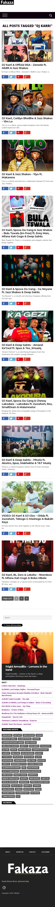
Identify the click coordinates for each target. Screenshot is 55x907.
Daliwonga (33, 767)
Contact (32, 852)
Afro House (28, 735)
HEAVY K (27, 785)
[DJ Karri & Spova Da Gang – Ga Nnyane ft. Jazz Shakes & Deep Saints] (27, 285)
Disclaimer (46, 852)
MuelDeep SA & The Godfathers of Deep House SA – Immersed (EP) (27, 713)
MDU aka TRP (24, 750)
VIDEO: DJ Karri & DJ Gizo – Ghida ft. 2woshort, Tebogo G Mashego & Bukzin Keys (27, 519)
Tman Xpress (8, 796)
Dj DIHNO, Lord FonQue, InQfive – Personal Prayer (21, 689)
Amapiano (7, 735)
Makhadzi (24, 782)
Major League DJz (10, 778)
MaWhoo (33, 775)
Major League (20, 775)
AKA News (34, 746)
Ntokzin (35, 793)
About (7, 852)
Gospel (36, 739)
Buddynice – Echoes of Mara (12, 710)
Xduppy (24, 778)
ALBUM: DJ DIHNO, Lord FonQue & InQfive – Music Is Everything (26, 703)
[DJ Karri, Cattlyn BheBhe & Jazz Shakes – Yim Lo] (27, 114)
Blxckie (41, 760)
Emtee (13, 750)
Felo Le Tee (17, 785)
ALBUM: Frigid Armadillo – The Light (15, 699)
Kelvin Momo (28, 753)
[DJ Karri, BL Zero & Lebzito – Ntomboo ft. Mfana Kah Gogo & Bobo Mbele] (27, 571)
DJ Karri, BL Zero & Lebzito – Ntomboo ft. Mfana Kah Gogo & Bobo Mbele (27, 576)
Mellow (15, 753)
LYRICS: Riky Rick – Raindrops (13, 686)
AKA (23, 767)
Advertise (19, 852)
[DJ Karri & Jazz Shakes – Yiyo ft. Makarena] (27, 170)
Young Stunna (35, 764)
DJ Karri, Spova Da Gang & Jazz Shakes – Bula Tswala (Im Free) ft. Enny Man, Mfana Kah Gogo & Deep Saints (27, 233)
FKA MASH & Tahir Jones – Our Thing (16, 706)
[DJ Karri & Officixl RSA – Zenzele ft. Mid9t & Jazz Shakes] (27, 61)
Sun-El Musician (10, 782)
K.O (18, 796)
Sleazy (39, 753)
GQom (39, 735)
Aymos (19, 789)
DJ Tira (6, 750)
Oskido (37, 785)
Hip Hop (17, 735)
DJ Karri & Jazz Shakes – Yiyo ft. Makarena (22, 176)
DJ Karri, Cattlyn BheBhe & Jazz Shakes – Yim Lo (27, 120)
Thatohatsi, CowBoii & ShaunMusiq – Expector (19, 721)
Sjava (38, 789)
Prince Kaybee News (40, 782)
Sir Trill (32, 760)
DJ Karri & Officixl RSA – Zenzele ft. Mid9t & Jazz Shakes (24, 66)
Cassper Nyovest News (13, 742)
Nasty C (24, 746)
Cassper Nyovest (40, 750)
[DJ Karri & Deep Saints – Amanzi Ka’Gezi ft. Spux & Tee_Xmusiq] (27, 341)
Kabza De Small (9, 739)
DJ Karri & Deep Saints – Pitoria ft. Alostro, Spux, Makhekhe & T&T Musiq (26, 461)
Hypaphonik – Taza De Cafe (12, 717)
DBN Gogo (7, 775)
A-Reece (6, 753)
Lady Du (45, 778)
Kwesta (6, 764)
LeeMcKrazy (20, 760)
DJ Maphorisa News (11, 767)
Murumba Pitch (19, 764)
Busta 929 (29, 757)
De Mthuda (7, 760)
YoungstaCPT (22, 793)
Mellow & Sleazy (10, 746)
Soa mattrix (8, 793)
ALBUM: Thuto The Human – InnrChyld (16, 724)
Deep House (31, 742)
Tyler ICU (7, 757)
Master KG (28, 789)
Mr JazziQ (17, 757)
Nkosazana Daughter (30, 771)
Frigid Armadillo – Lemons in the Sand (26, 668)
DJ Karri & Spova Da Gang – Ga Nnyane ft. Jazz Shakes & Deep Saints (27, 290)
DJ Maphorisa (25, 739)
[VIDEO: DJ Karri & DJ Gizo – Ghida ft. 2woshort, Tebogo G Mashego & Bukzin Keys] (27, 512)
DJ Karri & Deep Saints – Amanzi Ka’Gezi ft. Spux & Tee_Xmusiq (22, 346)
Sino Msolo (8, 789)
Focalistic (45, 746)
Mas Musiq (34, 778)
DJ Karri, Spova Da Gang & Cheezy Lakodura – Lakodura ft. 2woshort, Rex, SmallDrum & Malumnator (27, 404)
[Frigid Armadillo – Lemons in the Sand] (27, 663)
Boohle (6, 785)
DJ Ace (38, 757)
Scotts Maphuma (10, 771)
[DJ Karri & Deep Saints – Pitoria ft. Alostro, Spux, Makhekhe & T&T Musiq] (27, 456)
